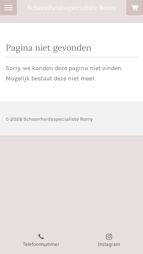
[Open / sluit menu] (8, 7)
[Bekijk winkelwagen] (134, 7)
